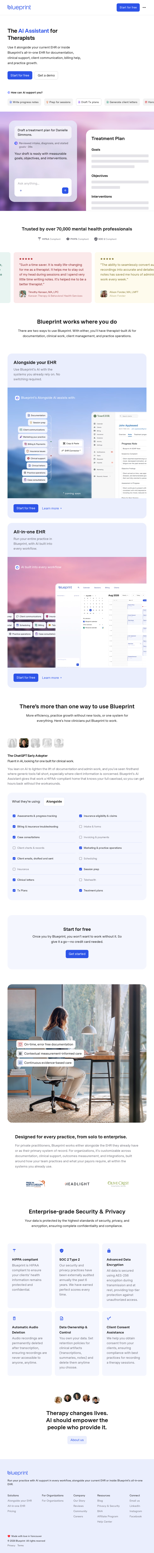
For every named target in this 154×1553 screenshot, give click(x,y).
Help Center (104, 1521)
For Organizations (52, 1500)
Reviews (78, 1505)
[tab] (24, 102)
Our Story (79, 1500)
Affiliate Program (107, 1516)
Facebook (136, 1516)
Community (80, 1511)
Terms (20, 1545)
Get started (77, 954)
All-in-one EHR (16, 1505)
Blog (100, 1500)
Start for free (128, 7)
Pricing (12, 1511)
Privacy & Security (108, 1505)
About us (77, 1440)
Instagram (136, 1511)
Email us (135, 1500)
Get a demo (46, 75)
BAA (100, 1511)
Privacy (11, 1545)
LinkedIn (135, 1505)
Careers (78, 1516)
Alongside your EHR (20, 1500)
